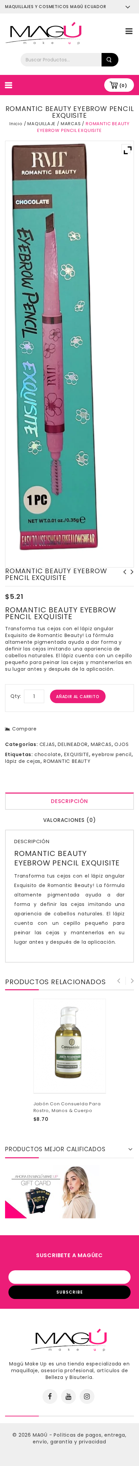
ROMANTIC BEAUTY (67, 761)
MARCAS (71, 123)
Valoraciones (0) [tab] (69, 820)
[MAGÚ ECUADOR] (44, 32)
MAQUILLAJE (41, 123)
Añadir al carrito (78, 696)
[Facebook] (50, 1396)
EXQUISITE (76, 754)
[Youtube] (68, 1396)
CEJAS (47, 744)
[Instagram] (87, 1396)
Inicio (16, 123)
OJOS (121, 744)
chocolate (47, 754)
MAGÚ (41, 1435)
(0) (123, 85)
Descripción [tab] (69, 801)
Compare (24, 728)
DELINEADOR (73, 744)
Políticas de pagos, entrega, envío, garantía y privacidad (80, 1438)
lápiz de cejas (22, 761)
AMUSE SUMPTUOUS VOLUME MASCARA (130, 579)
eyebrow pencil (111, 754)
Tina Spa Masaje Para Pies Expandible (123, 579)
